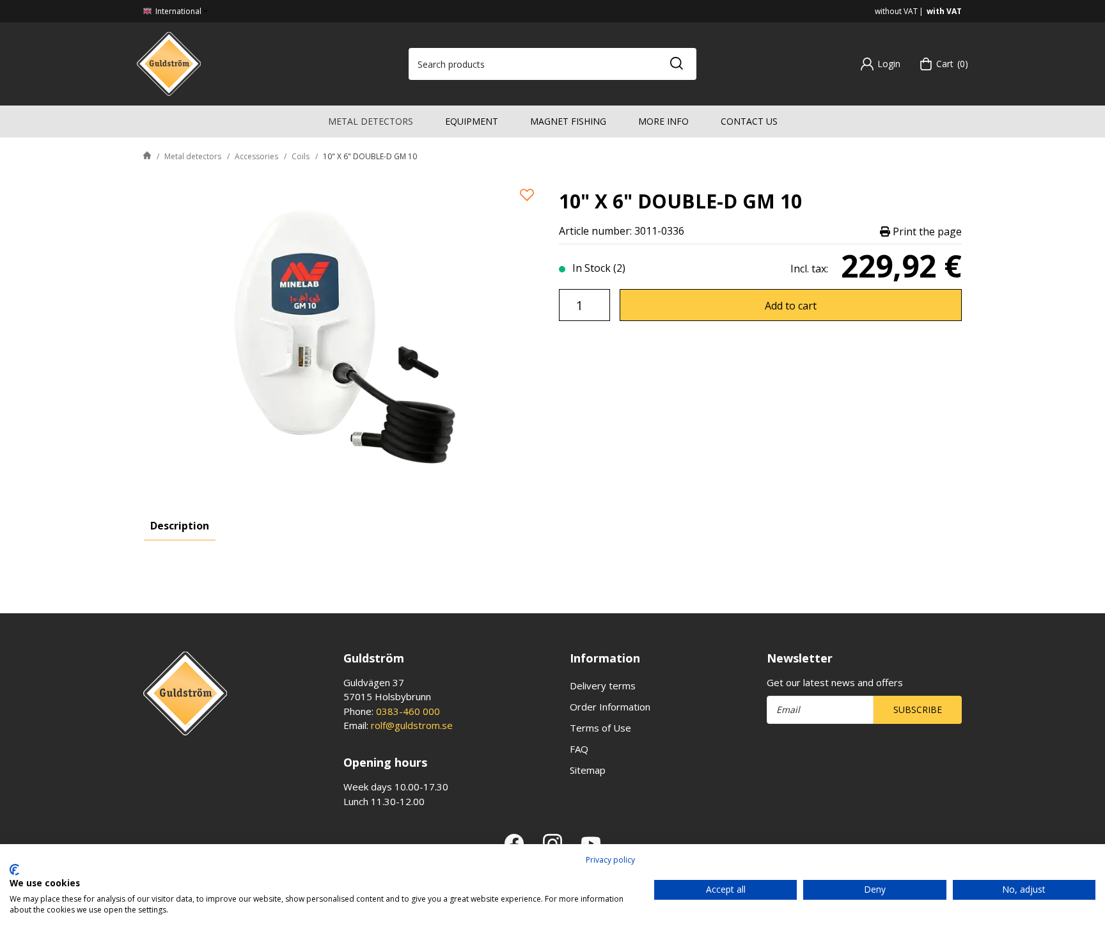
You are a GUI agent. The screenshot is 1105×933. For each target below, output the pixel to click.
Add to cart (791, 306)
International (177, 11)
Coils (301, 156)
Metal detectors (370, 121)
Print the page (926, 231)
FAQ (579, 748)
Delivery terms (603, 685)
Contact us (749, 121)
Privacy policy (610, 859)
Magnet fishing (568, 121)
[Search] (676, 64)
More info (663, 121)
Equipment (471, 121)
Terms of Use (600, 727)
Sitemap (588, 770)
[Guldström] (169, 63)
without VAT (896, 11)
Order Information (610, 706)
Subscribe (917, 709)
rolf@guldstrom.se (412, 725)
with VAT (944, 11)
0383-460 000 (408, 711)
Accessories (256, 156)
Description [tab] (179, 526)
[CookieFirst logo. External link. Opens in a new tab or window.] (14, 869)
